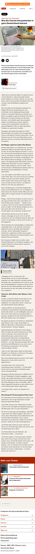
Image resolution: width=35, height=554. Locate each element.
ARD (9, 545)
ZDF (13, 545)
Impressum (5, 540)
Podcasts (22, 8)
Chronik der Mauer (7, 548)
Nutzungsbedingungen (9, 538)
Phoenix (18, 545)
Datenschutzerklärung (9, 535)
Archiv (4, 14)
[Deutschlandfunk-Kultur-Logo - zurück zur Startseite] (17, 4)
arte (24, 545)
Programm (13, 8)
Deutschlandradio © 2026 (10, 551)
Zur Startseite (6, 503)
